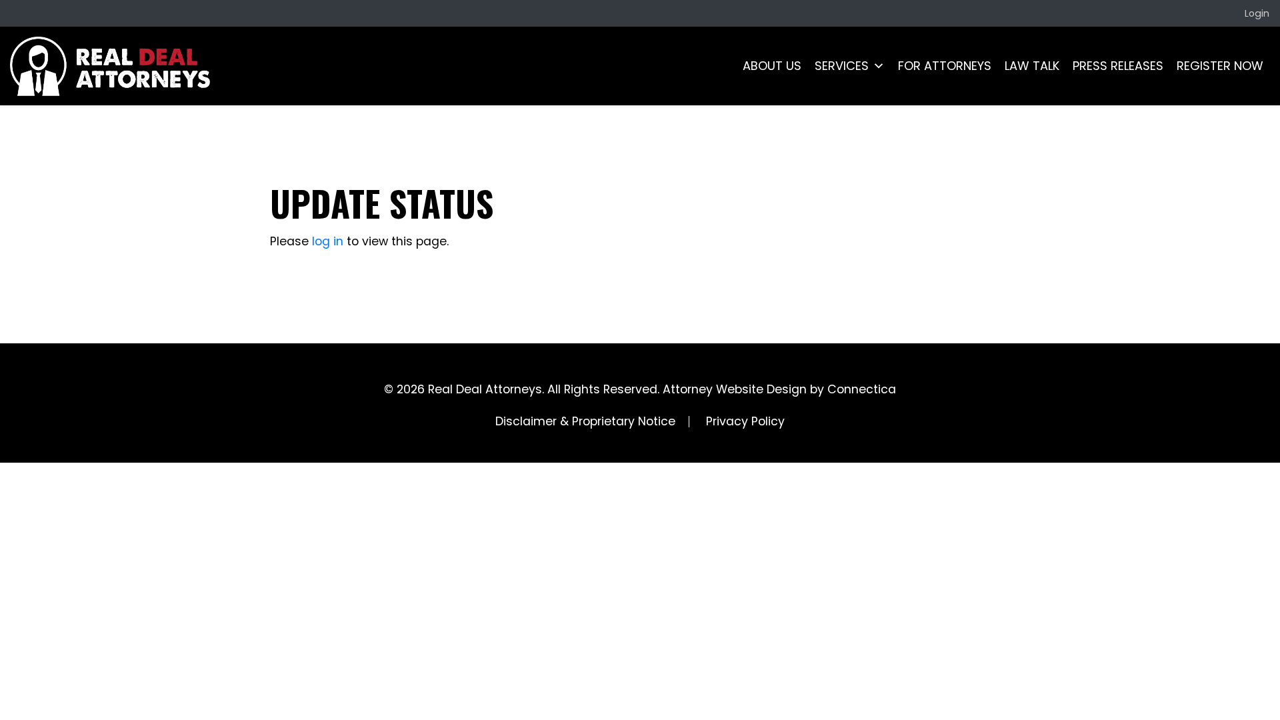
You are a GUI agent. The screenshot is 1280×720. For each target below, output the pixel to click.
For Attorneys (944, 65)
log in (327, 241)
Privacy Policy (745, 421)
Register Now (1220, 65)
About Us (772, 65)
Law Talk (1032, 65)
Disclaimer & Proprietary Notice (585, 421)
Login (1257, 13)
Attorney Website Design (735, 389)
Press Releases (1118, 65)
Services (842, 65)
